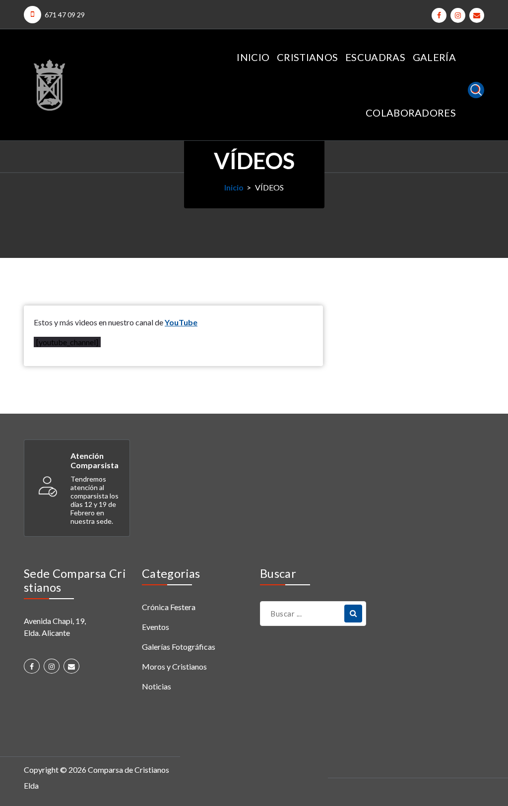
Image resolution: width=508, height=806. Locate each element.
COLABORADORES (411, 113)
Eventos (155, 626)
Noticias (156, 686)
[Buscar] (353, 613)
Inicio (234, 187)
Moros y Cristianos (174, 666)
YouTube (181, 322)
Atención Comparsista (94, 460)
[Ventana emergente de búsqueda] (476, 90)
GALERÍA (434, 57)
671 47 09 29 (65, 14)
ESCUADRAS (375, 57)
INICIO (253, 57)
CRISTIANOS (307, 57)
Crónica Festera (168, 607)
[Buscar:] (313, 613)
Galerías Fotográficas (178, 646)
